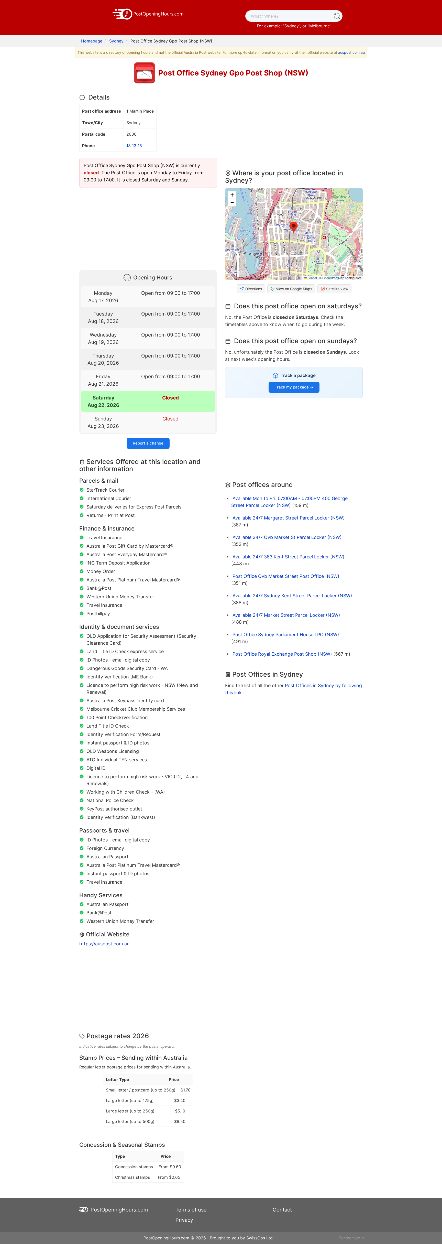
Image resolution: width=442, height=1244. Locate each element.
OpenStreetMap (333, 278)
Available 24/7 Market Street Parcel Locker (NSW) (286, 615)
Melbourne (319, 25)
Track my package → (294, 387)
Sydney (291, 25)
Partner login (351, 1237)
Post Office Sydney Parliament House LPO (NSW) (286, 634)
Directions (253, 289)
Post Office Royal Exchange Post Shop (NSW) (282, 654)
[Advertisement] (148, 228)
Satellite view (337, 289)
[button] (294, 228)
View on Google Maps (294, 289)
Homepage (91, 41)
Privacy (184, 1220)
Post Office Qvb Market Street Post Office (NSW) (286, 576)
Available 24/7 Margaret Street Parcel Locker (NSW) (289, 518)
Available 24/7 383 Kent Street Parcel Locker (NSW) (289, 556)
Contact (282, 1210)
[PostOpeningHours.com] (148, 13)
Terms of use (191, 1210)
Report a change (148, 443)
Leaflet (312, 278)
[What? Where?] (336, 16)
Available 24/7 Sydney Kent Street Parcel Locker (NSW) (292, 595)
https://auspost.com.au (104, 943)
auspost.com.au (351, 52)
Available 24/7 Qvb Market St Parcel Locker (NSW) (287, 537)
